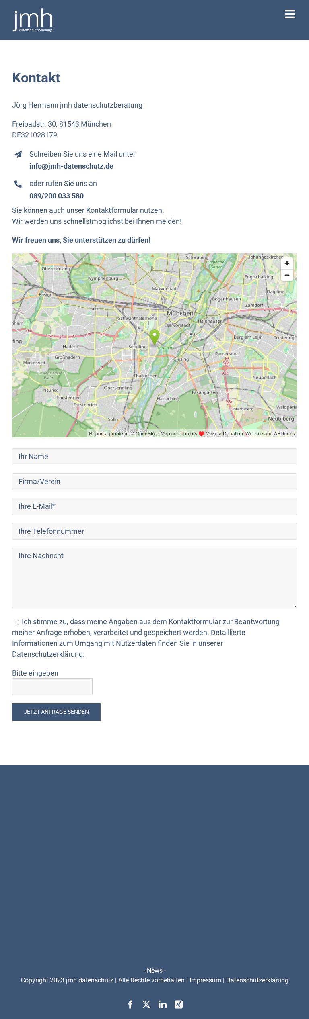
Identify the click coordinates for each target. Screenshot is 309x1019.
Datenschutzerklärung (257, 980)
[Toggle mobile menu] (291, 14)
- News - (155, 970)
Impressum (205, 980)
